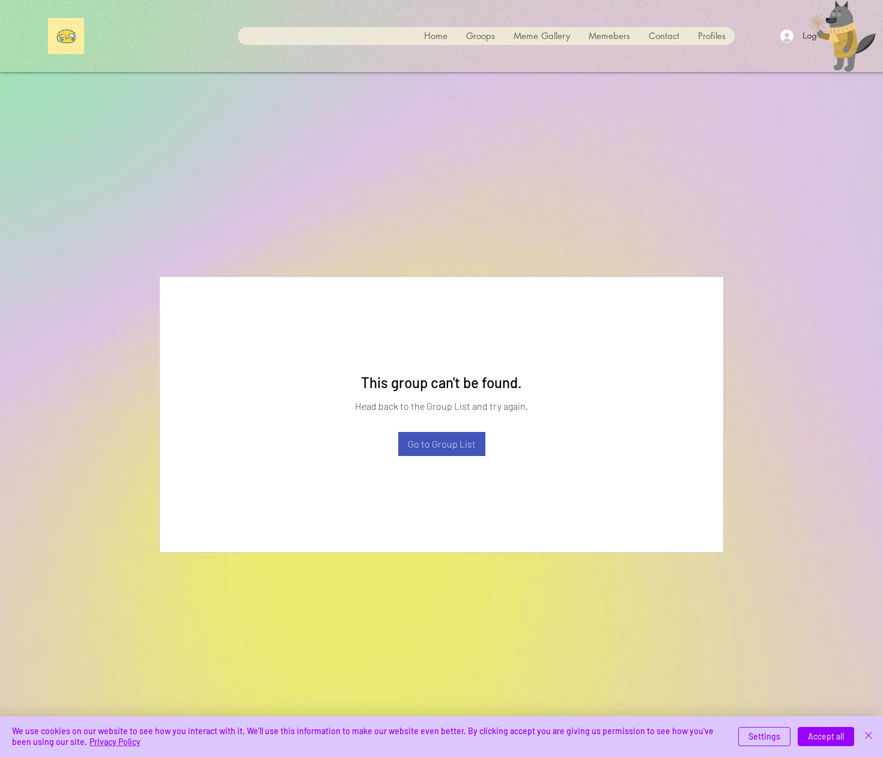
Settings (764, 736)
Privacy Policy (115, 742)
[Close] (868, 736)
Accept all (826, 736)
